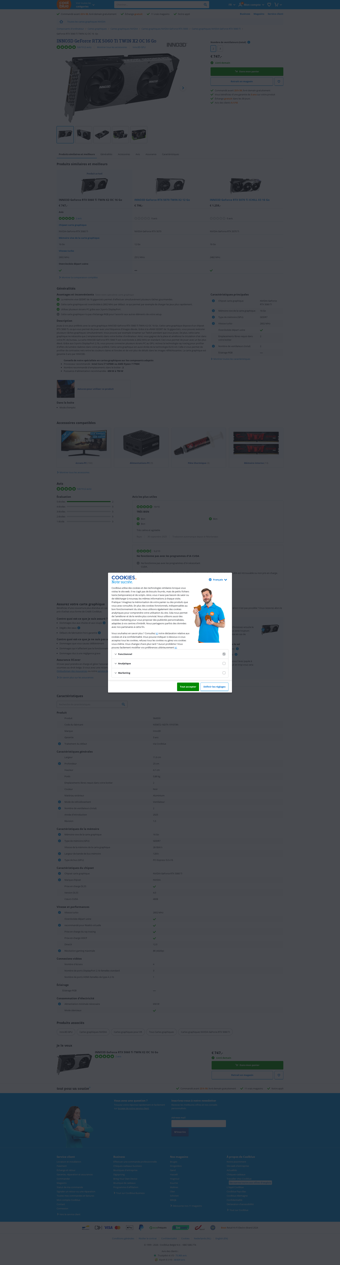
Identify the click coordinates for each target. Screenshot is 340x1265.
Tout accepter (188, 686)
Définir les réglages (214, 686)
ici (157, 633)
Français (218, 579)
